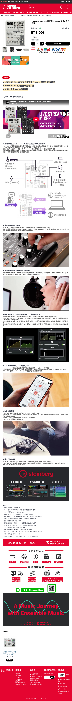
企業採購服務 (18, 679)
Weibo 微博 (63, 689)
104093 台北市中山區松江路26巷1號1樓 (36, 677)
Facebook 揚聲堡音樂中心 (64, 681)
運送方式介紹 (34, 680)
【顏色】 (35, 37)
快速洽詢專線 (35, 674)
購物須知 (17, 681)
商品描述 (6, 77)
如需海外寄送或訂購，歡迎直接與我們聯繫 (36, 683)
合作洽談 (17, 677)
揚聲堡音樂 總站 (64, 676)
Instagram (62, 683)
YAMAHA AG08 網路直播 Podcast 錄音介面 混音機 (9, 652)
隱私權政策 (18, 675)
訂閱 (52, 677)
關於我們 (17, 674)
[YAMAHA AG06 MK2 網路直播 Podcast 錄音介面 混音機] (15, 33)
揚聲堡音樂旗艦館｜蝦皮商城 (64, 692)
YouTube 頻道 (63, 686)
